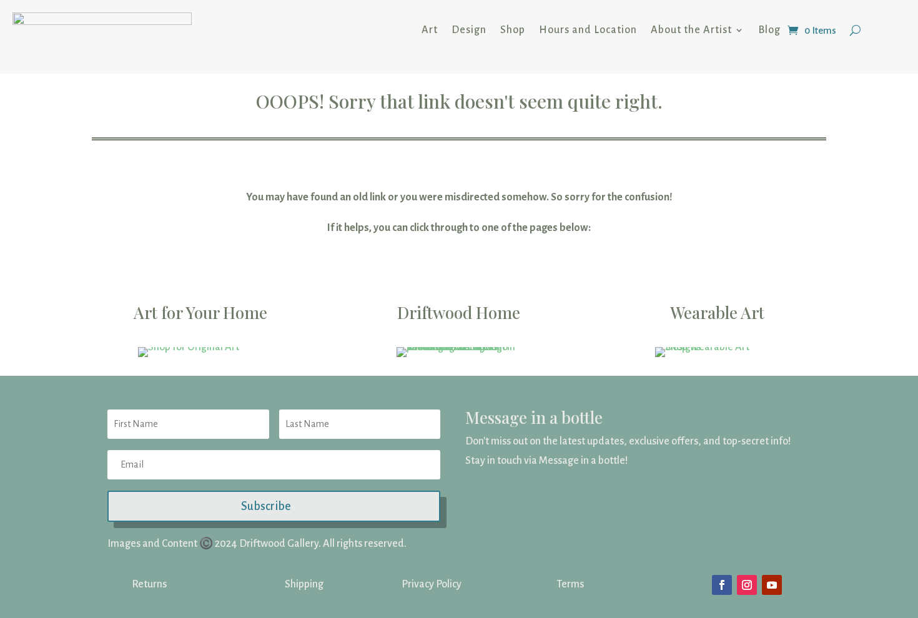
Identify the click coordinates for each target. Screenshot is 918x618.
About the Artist (691, 30)
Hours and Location (588, 30)
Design (469, 30)
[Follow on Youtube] (772, 585)
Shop (512, 30)
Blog (769, 30)
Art (430, 30)
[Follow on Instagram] (747, 585)
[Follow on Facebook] (722, 585)
